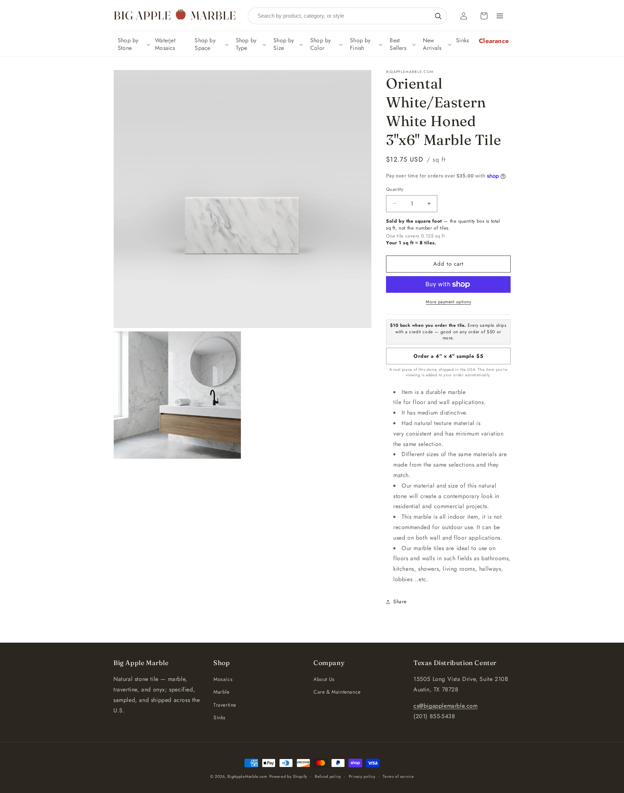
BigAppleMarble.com (248, 776)
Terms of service (398, 776)
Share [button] (400, 601)
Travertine (224, 704)
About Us (324, 679)
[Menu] (500, 16)
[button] (133, 44)
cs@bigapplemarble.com (445, 706)
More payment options (448, 302)
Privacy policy (362, 776)
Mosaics (223, 679)
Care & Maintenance (337, 691)
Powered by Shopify (288, 776)
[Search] (438, 15)
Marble (221, 691)
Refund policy (328, 776)
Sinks (219, 717)
